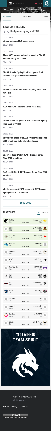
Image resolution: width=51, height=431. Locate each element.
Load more (25, 203)
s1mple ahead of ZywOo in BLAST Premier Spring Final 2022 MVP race (25, 122)
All (38, 213)
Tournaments (36, 10)
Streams (22, 10)
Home (4, 10)
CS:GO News (27, 17)
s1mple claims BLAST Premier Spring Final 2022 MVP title (24, 91)
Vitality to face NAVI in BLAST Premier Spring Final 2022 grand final (23, 156)
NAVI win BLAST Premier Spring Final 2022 (22, 106)
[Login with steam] (47, 3)
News (12, 10)
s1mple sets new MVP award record (18, 41)
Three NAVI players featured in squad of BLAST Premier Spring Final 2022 (24, 57)
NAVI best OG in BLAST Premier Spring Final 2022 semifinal (25, 174)
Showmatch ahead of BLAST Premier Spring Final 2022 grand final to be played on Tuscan (25, 139)
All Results (7, 17)
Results (45, 213)
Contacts (23, 407)
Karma (6, 407)
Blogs (46, 17)
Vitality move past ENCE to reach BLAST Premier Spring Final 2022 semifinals (24, 191)
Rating (14, 407)
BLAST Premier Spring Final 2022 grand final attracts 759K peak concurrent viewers (23, 74)
